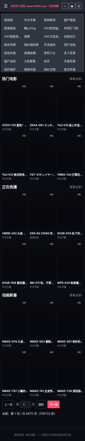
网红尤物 (49, 69)
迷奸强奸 (10, 69)
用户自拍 (70, 44)
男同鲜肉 (49, 20)
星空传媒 (70, 69)
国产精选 (70, 20)
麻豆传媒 (10, 44)
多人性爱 (70, 53)
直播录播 (30, 53)
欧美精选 (10, 28)
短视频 (8, 20)
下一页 (54, 404)
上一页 (8, 404)
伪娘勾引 (70, 36)
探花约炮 (10, 53)
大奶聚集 (30, 61)
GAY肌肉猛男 (52, 28)
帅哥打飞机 (71, 28)
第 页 (25, 404)
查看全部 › (76, 78)
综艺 (47, 61)
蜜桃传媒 (30, 69)
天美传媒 (70, 61)
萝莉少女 (49, 53)
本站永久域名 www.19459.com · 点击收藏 (35, 6)
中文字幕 (30, 20)
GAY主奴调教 (52, 36)
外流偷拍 (49, 44)
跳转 (41, 404)
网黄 (27, 36)
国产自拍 (10, 61)
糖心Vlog (30, 28)
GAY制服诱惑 (12, 36)
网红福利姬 (31, 44)
